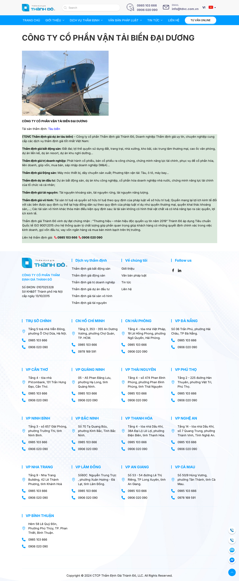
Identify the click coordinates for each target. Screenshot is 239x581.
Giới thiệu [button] (53, 20)
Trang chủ (31, 20)
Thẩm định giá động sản (88, 275)
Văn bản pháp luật (133, 275)
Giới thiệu (127, 268)
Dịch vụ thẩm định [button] (84, 20)
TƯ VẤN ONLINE (201, 20)
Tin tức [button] (153, 20)
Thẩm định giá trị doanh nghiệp (93, 282)
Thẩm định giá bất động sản (91, 268)
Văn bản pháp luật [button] (123, 20)
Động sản (49, 172)
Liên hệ (173, 20)
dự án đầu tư (46, 180)
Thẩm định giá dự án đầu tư (91, 289)
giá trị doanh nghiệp (51, 160)
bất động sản (51, 148)
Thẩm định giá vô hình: (38, 200)
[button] (232, 572)
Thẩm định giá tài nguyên (89, 303)
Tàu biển (54, 129)
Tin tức (126, 282)
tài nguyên (49, 192)
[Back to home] (38, 7)
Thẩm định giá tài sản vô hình (92, 296)
